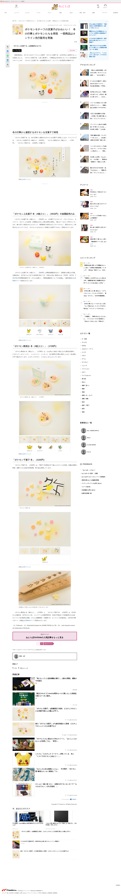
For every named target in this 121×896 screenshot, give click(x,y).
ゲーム (84, 359)
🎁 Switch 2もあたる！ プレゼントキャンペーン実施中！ (12, 1)
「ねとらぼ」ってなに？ (87, 470)
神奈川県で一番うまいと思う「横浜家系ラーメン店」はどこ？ (98, 241)
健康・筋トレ (85, 385)
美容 (83, 412)
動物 (93, 12)
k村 (76, 41)
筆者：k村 (22, 656)
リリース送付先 (85, 486)
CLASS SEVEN (91, 445)
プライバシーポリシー (32, 893)
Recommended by (66, 799)
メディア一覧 (5, 893)
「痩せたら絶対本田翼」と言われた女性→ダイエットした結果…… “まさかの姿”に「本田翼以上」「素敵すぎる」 (98, 75)
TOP (5, 12)
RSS (40, 893)
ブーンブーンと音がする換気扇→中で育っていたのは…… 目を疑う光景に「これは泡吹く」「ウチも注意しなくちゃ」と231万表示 (99, 129)
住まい (71, 12)
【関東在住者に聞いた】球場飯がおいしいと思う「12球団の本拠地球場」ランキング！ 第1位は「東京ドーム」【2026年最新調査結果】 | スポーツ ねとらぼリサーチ (95, 270)
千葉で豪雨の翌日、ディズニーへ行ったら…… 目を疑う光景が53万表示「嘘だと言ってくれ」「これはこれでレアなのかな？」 (98, 140)
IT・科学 (84, 339)
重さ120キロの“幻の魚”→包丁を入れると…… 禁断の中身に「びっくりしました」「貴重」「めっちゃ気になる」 (98, 172)
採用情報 (50, 893)
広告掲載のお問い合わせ (87, 490)
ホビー (84, 372)
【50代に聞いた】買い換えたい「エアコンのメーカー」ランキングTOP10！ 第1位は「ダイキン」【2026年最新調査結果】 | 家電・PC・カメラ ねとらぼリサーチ (95, 295)
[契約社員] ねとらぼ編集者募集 (89, 480)
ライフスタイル (86, 375)
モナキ (89, 452)
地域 (60, 12)
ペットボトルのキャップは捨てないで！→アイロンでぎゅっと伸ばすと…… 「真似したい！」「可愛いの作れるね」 (98, 151)
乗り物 (84, 378)
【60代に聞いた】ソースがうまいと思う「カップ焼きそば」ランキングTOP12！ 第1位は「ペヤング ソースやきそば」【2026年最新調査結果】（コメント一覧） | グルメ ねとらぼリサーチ (95, 308)
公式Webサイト (29, 620)
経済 (83, 408)
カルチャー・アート (87, 349)
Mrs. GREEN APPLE (93, 430)
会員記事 (115, 12)
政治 (83, 402)
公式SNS (11, 893)
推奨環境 (55, 893)
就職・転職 (85, 398)
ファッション (85, 369)
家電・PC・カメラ (87, 395)
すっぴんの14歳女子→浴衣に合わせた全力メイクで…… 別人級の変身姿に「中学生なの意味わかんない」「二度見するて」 (98, 85)
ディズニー (85, 362)
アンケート (84, 185)
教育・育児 (82, 12)
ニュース (16, 12)
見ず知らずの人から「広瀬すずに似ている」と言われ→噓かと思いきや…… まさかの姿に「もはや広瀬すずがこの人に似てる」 (98, 96)
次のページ (48, 643)
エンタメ (27, 12)
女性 (15, 668)
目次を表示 (72, 50)
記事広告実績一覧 (86, 493)
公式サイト (25, 179)
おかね (84, 345)
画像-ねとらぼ (24, 668)
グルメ (49, 12)
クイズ (38, 12)
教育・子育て (85, 405)
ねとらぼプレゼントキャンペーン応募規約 (92, 476)
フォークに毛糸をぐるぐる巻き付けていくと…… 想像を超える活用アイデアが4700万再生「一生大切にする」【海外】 (98, 107)
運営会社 (44, 893)
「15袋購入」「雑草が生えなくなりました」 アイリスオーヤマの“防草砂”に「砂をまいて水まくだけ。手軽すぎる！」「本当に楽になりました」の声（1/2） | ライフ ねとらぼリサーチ (95, 321)
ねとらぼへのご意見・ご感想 (89, 473)
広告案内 (17, 893)
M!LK (88, 437)
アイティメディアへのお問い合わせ (91, 483)
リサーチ (104, 12)
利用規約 (118, 885)
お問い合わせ (23, 893)
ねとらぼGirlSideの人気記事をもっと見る (45, 637)
